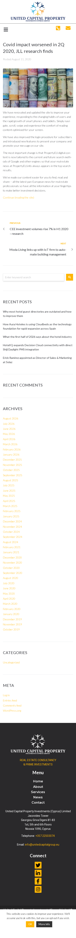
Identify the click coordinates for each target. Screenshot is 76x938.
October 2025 (11, 470)
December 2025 (12, 459)
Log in (6, 695)
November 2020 (12, 562)
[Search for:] (33, 277)
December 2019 (12, 619)
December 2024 (12, 521)
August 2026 (10, 418)
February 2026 (11, 449)
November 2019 (12, 624)
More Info (44, 924)
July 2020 (8, 583)
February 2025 (11, 511)
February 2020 (11, 609)
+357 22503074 (45, 835)
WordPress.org (12, 710)
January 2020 (11, 614)
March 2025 (10, 506)
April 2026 (9, 439)
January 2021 (11, 552)
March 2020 (10, 603)
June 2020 (9, 588)
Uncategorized (11, 662)
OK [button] (30, 924)
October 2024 (11, 531)
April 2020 (9, 598)
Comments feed (12, 705)
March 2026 (10, 444)
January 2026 (11, 454)
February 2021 (11, 547)
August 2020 (10, 578)
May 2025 (9, 495)
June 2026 (9, 428)
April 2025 (9, 501)
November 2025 (12, 464)
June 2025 (9, 490)
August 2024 (10, 542)
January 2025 (11, 516)
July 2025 (8, 485)
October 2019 (11, 629)
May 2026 (9, 433)
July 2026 (8, 423)
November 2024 (12, 526)
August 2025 (10, 480)
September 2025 (12, 475)
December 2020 (12, 557)
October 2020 (11, 567)
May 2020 (9, 593)
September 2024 (12, 536)
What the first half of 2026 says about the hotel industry (37, 336)
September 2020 (12, 573)
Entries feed (10, 700)
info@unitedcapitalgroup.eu (42, 844)
